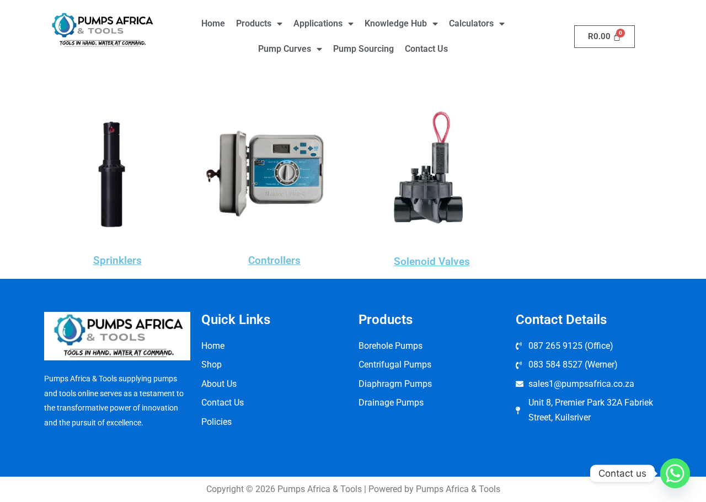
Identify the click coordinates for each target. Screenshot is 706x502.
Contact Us (426, 49)
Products (253, 23)
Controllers (274, 260)
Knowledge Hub (396, 23)
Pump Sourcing (363, 49)
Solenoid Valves (432, 261)
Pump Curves (284, 49)
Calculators (471, 23)
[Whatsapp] (675, 473)
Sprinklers (117, 260)
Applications (318, 23)
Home (213, 23)
